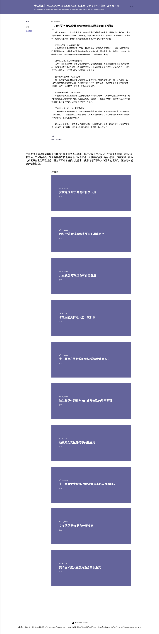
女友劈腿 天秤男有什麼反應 (76, 526)
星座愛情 (29, 31)
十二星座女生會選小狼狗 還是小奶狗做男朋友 (87, 484)
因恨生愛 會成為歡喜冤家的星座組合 (81, 234)
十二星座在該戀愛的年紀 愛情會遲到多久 (84, 359)
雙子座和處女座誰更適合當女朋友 (80, 567)
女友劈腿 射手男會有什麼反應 (77, 192)
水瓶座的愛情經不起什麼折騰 (77, 317)
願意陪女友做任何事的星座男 (77, 442)
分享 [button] (27, 21)
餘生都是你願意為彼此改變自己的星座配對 (85, 400)
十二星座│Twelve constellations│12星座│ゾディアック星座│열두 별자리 (76, 5)
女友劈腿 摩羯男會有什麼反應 (77, 275)
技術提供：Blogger (81, 623)
